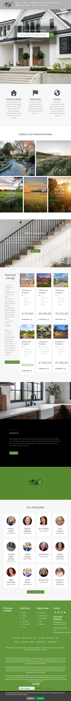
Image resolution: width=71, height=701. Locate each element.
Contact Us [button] (44, 5)
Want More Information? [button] (53, 3)
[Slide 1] (28, 78)
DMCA (32, 642)
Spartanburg (43, 615)
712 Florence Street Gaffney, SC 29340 (28, 300)
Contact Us (13, 453)
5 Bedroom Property (43, 291)
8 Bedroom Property (26, 342)
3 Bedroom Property (26, 291)
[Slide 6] (42, 78)
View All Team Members (35, 592)
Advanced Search (35, 40)
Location (57, 99)
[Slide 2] (31, 78)
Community (25, 624)
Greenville (42, 613)
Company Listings (13, 99)
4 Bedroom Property (60, 291)
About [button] (35, 5)
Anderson (42, 624)
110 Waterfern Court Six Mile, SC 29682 (61, 300)
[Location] (57, 95)
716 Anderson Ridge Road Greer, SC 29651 (28, 351)
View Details (11, 533)
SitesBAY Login (52, 642)
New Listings (35, 99)
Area (23, 627)
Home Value (35, 251)
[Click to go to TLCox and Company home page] (9, 4)
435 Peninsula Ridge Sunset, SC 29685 (44, 300)
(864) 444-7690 (62, 628)
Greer (41, 621)
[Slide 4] (36, 78)
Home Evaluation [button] (36, 3)
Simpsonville (43, 618)
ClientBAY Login (41, 642)
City (23, 618)
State (24, 613)
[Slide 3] (34, 78)
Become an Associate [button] (23, 5)
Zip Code (25, 621)
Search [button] (24, 3)
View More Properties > (13, 362)
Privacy (16, 642)
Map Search (21, 40)
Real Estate (16, 638)
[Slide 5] (39, 78)
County (24, 615)
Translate (49, 688)
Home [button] (18, 3)
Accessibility (24, 642)
